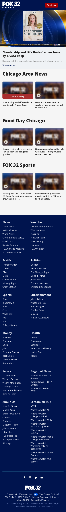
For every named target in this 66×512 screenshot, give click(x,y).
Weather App (37, 241)
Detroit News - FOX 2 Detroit (41, 383)
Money (7, 333)
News (6, 222)
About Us (8, 402)
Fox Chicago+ (37, 306)
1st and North (9, 375)
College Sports (9, 325)
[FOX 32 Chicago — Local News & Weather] (11, 5)
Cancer (34, 337)
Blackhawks (8, 302)
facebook (24, 477)
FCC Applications (10, 439)
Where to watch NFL (41, 409)
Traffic (7, 260)
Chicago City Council (41, 286)
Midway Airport (9, 283)
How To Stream (10, 406)
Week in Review (10, 379)
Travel (5, 268)
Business (6, 337)
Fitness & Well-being (41, 348)
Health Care (36, 352)
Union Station (9, 286)
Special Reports (10, 245)
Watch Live (51, 5)
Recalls (34, 355)
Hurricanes (36, 245)
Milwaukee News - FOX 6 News (42, 377)
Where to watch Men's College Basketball (42, 438)
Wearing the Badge (11, 382)
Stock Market (9, 363)
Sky (4, 321)
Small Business (9, 359)
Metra (5, 275)
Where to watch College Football (39, 415)
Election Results (38, 268)
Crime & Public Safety (13, 237)
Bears (5, 299)
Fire (4, 317)
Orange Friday (9, 393)
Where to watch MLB (41, 420)
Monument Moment (12, 390)
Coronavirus (37, 341)
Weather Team (38, 237)
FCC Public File (9, 435)
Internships (7, 432)
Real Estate (8, 355)
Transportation (9, 264)
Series (6, 371)
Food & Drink (37, 310)
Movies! (34, 313)
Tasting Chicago (10, 386)
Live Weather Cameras (42, 226)
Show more (9, 65)
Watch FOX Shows (40, 317)
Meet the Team (10, 424)
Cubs (4, 310)
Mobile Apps (8, 409)
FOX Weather (37, 248)
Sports (7, 295)
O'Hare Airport (9, 279)
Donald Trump (38, 275)
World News (8, 233)
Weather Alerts (38, 230)
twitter (35, 477)
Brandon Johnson (39, 283)
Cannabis (35, 344)
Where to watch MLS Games (41, 460)
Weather (37, 222)
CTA (4, 272)
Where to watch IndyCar (38, 431)
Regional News (41, 371)
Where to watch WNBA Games (42, 454)
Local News (8, 226)
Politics (36, 260)
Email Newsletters (11, 413)
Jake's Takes (37, 299)
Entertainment (41, 295)
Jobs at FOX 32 (9, 428)
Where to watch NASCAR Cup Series (40, 425)
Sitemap (6, 443)
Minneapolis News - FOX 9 (40, 390)
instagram (30, 477)
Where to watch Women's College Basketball (39, 446)
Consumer (7, 341)
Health (35, 333)
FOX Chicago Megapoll (13, 248)
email (41, 477)
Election (34, 264)
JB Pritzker (36, 279)
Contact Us (8, 417)
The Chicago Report (40, 272)
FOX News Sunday (11, 252)
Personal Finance (10, 352)
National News (9, 230)
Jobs (4, 348)
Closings (35, 233)
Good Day (7, 241)
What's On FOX (38, 302)
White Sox (7, 313)
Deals (5, 344)
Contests (6, 421)
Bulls (4, 306)
